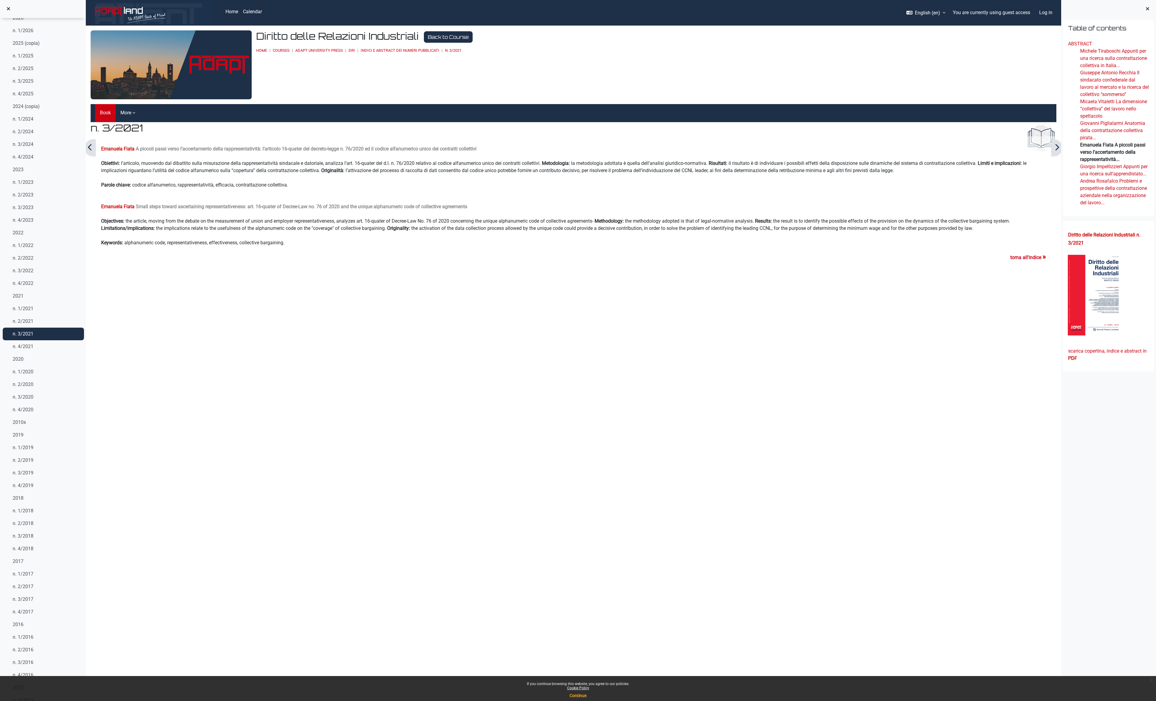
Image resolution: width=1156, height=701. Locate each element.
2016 (18, 624)
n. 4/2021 (23, 346)
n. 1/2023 (23, 182)
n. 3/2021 (23, 334)
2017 (18, 561)
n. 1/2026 (23, 30)
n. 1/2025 (23, 56)
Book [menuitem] (105, 113)
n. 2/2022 (23, 258)
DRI (352, 50)
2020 (18, 359)
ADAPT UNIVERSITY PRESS (319, 50)
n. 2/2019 (23, 460)
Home (261, 50)
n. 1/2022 (23, 245)
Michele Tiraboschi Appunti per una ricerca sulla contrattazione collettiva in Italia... (1113, 58)
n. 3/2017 (23, 599)
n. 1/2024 (23, 119)
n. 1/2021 (23, 308)
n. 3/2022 (23, 270)
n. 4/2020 (23, 409)
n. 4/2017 (23, 612)
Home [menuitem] (231, 11)
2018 (18, 498)
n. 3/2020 (23, 397)
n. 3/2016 (23, 662)
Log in (1045, 12)
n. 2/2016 (23, 650)
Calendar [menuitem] (252, 11)
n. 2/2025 (23, 68)
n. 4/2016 (23, 675)
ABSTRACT (1080, 44)
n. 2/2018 (23, 523)
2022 (18, 233)
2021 (18, 296)
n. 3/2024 (23, 144)
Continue (578, 695)
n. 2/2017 (23, 586)
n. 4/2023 (23, 220)
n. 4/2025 (23, 94)
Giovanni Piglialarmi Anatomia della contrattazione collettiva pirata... (1112, 130)
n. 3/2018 (23, 536)
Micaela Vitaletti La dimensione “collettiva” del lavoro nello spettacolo (1113, 109)
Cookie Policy (578, 688)
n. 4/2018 (23, 548)
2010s (19, 422)
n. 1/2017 (23, 574)
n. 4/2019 (23, 485)
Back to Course (448, 37)
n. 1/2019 (23, 447)
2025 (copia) (26, 43)
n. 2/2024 (23, 131)
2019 (18, 435)
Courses (281, 50)
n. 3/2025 (23, 81)
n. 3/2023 (23, 207)
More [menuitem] (125, 113)
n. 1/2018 (23, 511)
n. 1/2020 (23, 372)
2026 (18, 18)
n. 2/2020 (23, 384)
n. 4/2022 (23, 283)
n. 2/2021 (23, 321)
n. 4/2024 (23, 157)
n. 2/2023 (23, 195)
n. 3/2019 (23, 473)
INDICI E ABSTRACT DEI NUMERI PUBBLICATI (400, 50)
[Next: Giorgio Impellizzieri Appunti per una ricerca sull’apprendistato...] (1056, 147)
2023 (18, 169)
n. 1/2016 (23, 637)
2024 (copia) (26, 106)
